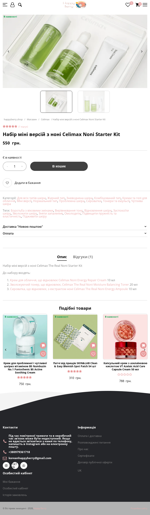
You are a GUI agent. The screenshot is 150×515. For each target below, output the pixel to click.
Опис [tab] (62, 256)
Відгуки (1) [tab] (83, 256)
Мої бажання (11, 481)
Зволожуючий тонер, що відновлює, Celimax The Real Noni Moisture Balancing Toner (69, 285)
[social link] (6, 465)
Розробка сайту (139, 508)
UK (79, 470)
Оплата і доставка (90, 436)
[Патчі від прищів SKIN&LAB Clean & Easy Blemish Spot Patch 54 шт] (75, 337)
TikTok (14, 465)
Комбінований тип (107, 198)
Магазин (32, 119)
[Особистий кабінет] (12, 4)
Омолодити (72, 213)
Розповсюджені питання (94, 442)
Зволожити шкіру (24, 213)
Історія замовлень (15, 495)
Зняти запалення (51, 213)
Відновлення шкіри (98, 210)
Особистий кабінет (15, 488)
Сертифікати (86, 455)
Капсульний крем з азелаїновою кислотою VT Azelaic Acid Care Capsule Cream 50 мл (125, 366)
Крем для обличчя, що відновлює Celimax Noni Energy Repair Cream (58, 280)
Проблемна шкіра (72, 201)
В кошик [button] (43, 345)
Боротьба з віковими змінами (32, 210)
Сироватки (93, 201)
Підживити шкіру (35, 216)
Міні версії (24, 201)
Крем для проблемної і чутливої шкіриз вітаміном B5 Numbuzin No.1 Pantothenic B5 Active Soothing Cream (25, 368)
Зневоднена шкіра (79, 198)
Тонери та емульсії (116, 201)
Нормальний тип (45, 201)
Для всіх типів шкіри (31, 198)
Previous (8, 51)
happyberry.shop (13, 119)
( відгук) (23, 126)
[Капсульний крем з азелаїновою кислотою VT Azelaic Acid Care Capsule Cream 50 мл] (125, 337)
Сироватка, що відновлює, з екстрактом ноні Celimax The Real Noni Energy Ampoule (69, 289)
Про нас (83, 449)
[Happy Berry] (75, 4)
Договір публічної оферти (95, 462)
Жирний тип (56, 198)
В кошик (59, 166)
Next (142, 51)
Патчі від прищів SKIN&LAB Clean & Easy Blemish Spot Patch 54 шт (75, 365)
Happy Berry (39, 508)
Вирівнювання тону (69, 210)
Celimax (45, 119)
